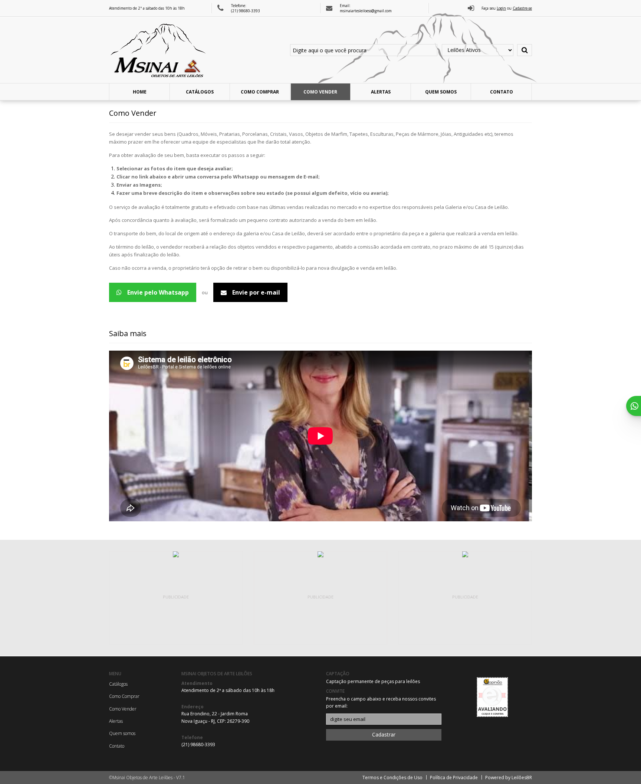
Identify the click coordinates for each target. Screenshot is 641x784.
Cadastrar (383, 734)
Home (140, 92)
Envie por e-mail (256, 292)
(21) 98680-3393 (245, 10)
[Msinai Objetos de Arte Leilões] (159, 50)
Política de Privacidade (454, 777)
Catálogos (200, 92)
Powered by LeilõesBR (508, 777)
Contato (501, 92)
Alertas (381, 92)
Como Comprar (260, 92)
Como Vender (320, 92)
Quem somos (441, 92)
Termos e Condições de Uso (392, 777)
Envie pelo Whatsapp (158, 292)
